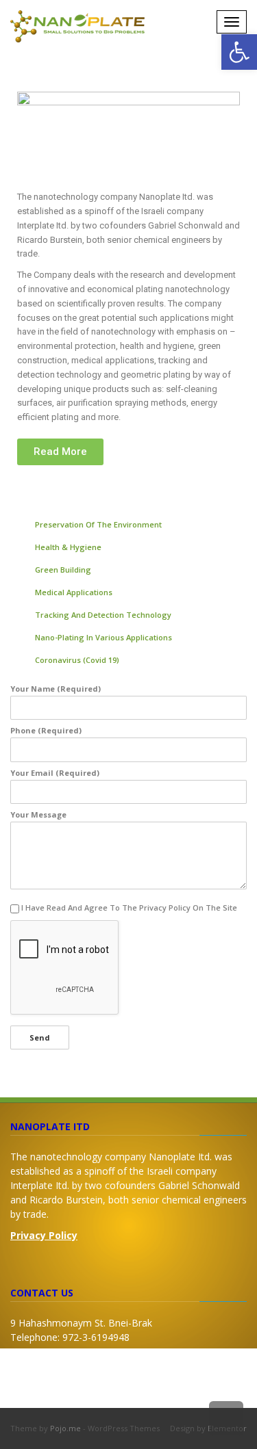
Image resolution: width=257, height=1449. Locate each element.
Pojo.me (65, 1428)
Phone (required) (46, 730)
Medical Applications (73, 592)
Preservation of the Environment (98, 524)
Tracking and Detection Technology (103, 615)
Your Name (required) (55, 688)
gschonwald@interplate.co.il (103, 1365)
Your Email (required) (54, 772)
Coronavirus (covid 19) (77, 660)
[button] (60, 452)
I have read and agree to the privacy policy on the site (129, 907)
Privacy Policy (43, 1235)
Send (39, 1037)
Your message (38, 814)
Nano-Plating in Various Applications (103, 637)
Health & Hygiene (68, 547)
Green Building (63, 569)
